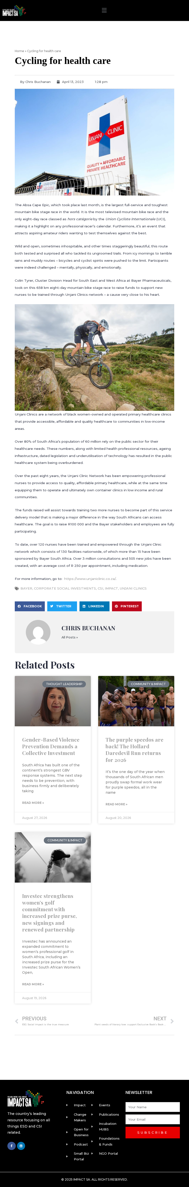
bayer (26, 588)
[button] (104, 10)
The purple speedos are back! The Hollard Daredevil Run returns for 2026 (134, 749)
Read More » (33, 803)
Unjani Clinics (133, 588)
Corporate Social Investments (65, 588)
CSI (100, 588)
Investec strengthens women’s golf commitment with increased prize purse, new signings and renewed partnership (49, 912)
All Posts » (70, 637)
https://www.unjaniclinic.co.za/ (90, 579)
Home (19, 51)
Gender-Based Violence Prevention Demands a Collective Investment (50, 746)
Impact (111, 588)
